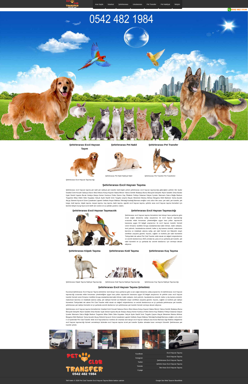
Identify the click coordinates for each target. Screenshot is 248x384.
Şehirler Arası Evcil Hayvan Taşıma (169, 364)
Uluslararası (137, 4)
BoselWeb (178, 380)
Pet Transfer (151, 4)
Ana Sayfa (99, 4)
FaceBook (139, 354)
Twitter (140, 362)
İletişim (177, 4)
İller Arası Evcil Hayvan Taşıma (170, 368)
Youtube (140, 366)
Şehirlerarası (123, 4)
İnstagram (139, 358)
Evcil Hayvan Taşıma (174, 353)
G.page (140, 370)
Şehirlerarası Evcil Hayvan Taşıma (169, 360)
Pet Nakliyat (165, 4)
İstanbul (111, 4)
